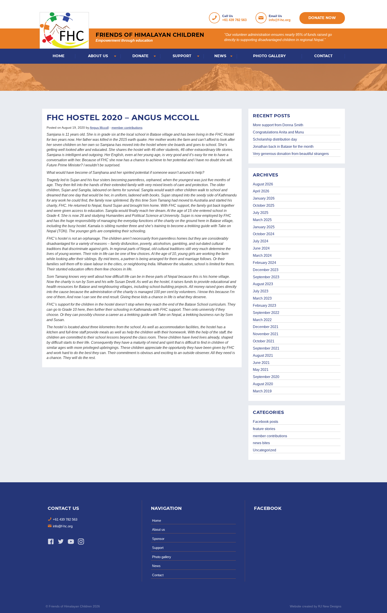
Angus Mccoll (99, 127)
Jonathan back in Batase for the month (283, 146)
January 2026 (264, 198)
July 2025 (260, 213)
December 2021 (265, 327)
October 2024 (263, 234)
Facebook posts (265, 422)
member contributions (127, 127)
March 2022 (262, 320)
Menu (8, 8)
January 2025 (264, 227)
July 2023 (260, 291)
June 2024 (261, 248)
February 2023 (264, 305)
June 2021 (261, 363)
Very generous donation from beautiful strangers (291, 154)
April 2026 (261, 191)
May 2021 (261, 370)
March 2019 (262, 391)
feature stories (264, 429)
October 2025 (263, 205)
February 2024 (264, 263)
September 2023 (266, 277)
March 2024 (262, 255)
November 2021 (265, 334)
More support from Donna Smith (278, 125)
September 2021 (266, 348)
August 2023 (263, 284)
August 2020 (263, 384)
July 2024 (260, 241)
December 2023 (265, 270)
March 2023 (262, 298)
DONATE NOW (322, 18)
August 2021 (263, 355)
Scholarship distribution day (275, 139)
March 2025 (262, 220)
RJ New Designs (329, 606)
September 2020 (266, 377)
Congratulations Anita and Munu (278, 132)
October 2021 (263, 341)
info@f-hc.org (279, 20)
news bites (261, 443)
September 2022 (266, 313)
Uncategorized (264, 450)
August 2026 (263, 184)
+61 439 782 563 (234, 20)
